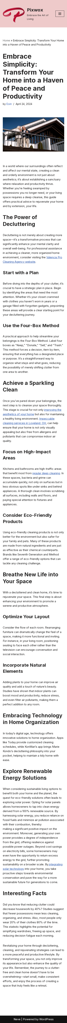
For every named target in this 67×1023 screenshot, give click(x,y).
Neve (17, 1019)
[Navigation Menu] (59, 14)
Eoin (9, 104)
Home (6, 40)
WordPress (46, 1019)
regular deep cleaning (46, 473)
